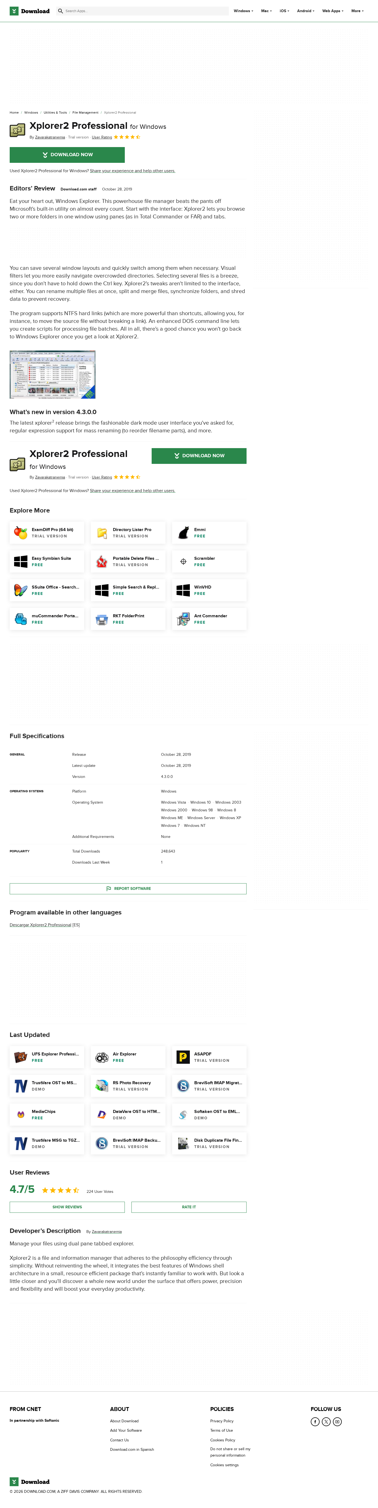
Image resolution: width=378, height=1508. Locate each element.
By (47, 137)
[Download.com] (30, 11)
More (356, 11)
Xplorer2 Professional (98, 126)
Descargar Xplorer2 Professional (40, 925)
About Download (124, 1421)
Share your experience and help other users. (132, 171)
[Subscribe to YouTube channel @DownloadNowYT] (337, 1421)
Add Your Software (126, 1430)
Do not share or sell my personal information (230, 1452)
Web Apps (331, 11)
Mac (265, 11)
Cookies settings (224, 1464)
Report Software (132, 888)
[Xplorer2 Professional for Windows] (17, 130)
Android (304, 11)
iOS (283, 11)
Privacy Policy (222, 1421)
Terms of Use (221, 1430)
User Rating (102, 137)
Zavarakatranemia (107, 1231)
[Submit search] (60, 11)
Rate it (189, 1207)
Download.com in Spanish (132, 1449)
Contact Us (119, 1440)
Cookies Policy (222, 1440)
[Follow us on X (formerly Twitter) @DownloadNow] (326, 1421)
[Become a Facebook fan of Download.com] (315, 1421)
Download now (72, 155)
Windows (242, 11)
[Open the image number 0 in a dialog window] (52, 375)
